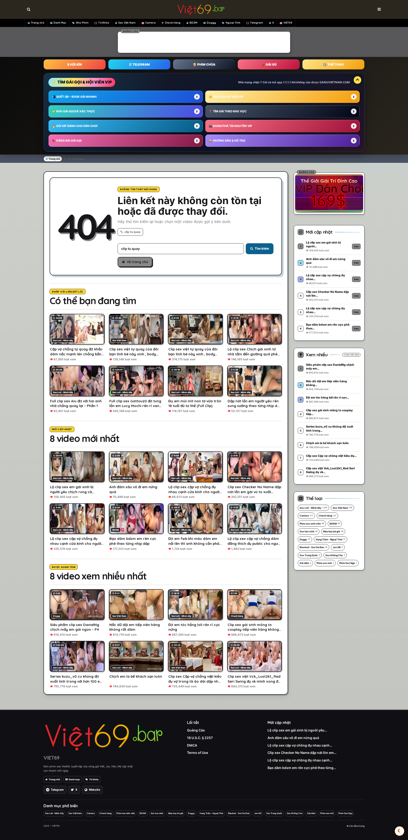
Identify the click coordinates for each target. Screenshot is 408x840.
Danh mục (74, 779)
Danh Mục (60, 22)
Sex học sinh (309, 531)
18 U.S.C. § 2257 (200, 738)
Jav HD (338, 547)
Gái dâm (305, 563)
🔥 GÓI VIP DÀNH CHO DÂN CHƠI (75, 126)
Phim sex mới (325, 563)
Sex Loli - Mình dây (313, 507)
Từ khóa (93, 779)
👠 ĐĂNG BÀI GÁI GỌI (66, 140)
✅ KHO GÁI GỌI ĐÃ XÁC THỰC (73, 111)
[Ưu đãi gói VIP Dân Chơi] (329, 192)
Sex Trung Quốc (310, 555)
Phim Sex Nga (348, 563)
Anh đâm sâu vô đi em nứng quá (293, 738)
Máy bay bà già (333, 531)
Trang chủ (37, 22)
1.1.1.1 (287, 82)
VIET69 (287, 22)
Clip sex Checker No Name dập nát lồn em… (302, 753)
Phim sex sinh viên (312, 523)
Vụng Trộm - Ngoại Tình (330, 539)
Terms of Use (197, 753)
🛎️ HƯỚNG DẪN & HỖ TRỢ (227, 140)
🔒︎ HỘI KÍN (75, 64)
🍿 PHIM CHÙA (204, 64)
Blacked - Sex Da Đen (313, 547)
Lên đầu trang (356, 825)
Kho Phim (82, 22)
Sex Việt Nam (127, 22)
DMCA (192, 745)
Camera (150, 22)
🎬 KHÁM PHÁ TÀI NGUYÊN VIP (230, 126)
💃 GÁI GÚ (268, 64)
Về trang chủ (137, 262)
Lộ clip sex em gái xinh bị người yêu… (297, 730)
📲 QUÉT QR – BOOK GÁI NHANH (74, 96)
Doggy (211, 22)
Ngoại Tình (233, 22)
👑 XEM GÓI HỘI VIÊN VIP (226, 96)
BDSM (193, 22)
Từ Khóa (103, 22)
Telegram (256, 22)
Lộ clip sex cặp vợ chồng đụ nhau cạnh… (300, 745)
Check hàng (172, 22)
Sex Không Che (335, 555)
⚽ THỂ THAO (333, 64)
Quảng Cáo (196, 730)
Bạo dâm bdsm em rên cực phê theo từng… (302, 768)
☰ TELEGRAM (139, 64)
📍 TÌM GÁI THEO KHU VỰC (227, 111)
